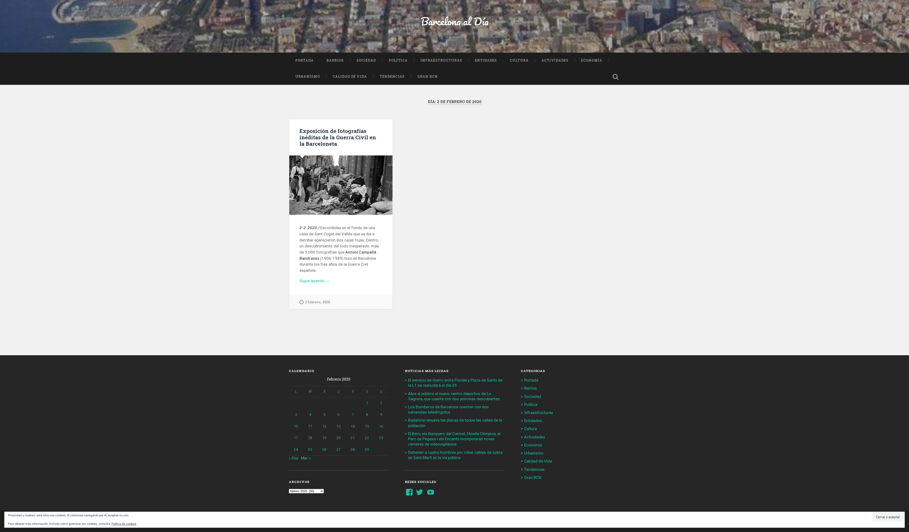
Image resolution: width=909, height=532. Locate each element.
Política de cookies (123, 524)
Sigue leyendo (323, 281)
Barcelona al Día (455, 21)
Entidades (486, 60)
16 (381, 426)
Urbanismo (307, 76)
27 (338, 449)
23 (381, 438)
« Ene (293, 458)
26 (324, 449)
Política (398, 60)
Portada (304, 60)
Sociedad (366, 60)
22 (367, 438)
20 (338, 438)
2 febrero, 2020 (317, 302)
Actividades (554, 60)
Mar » (306, 458)
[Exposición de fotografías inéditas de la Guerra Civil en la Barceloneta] (340, 185)
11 (310, 426)
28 (353, 449)
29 (367, 449)
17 (296, 438)
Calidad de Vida (350, 76)
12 (324, 426)
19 (324, 438)
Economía (591, 60)
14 (353, 426)
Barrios (335, 60)
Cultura (519, 60)
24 (296, 449)
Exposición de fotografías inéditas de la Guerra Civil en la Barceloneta (337, 137)
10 (296, 426)
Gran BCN (427, 76)
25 (310, 449)
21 (353, 438)
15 (367, 426)
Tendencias (392, 76)
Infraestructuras (441, 60)
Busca (615, 77)
